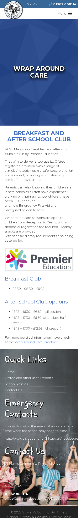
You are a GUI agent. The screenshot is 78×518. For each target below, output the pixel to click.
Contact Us (13, 390)
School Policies (16, 384)
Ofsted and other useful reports (29, 378)
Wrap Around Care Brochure (36, 342)
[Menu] (65, 13)
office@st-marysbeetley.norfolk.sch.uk (34, 498)
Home (10, 372)
